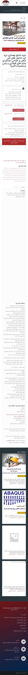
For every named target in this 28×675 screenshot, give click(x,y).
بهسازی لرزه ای (7, 173)
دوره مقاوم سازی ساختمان (14, 175)
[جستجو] (20, 3)
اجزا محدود (16, 173)
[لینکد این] (23, 658)
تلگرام (17, 640)
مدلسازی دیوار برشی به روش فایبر (14, 179)
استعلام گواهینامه (16, 608)
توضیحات (22, 187)
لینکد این (16, 657)
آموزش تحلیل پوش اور (13, 170)
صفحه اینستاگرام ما (10, 440)
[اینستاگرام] (23, 649)
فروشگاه (24, 8)
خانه (25, 608)
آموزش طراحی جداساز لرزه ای (12, 172)
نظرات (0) (16, 187)
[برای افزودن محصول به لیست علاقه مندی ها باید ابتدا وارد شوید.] (24, 18)
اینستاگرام (16, 648)
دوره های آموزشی (13, 168)
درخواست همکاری (7, 608)
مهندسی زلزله (16, 181)
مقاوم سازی (7, 179)
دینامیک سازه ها (23, 177)
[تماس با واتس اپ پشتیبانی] (21, 18)
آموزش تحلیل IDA (20, 170)
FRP (5, 168)
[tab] (22, 187)
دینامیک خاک (7, 175)
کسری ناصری (15, 89)
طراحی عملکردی (13, 177)
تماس (12, 610)
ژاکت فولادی (18, 177)
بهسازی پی (11, 173)
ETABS (23, 408)
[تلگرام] (23, 641)
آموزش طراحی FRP (21, 172)
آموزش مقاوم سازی (21, 173)
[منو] (24, 3)
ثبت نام (18, 110)
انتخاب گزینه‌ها (13, 487)
